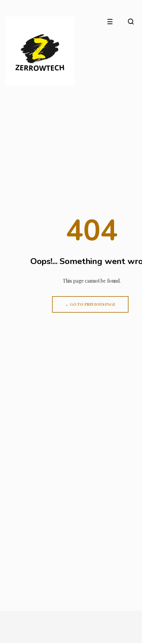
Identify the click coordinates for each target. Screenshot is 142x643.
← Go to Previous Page (90, 304)
